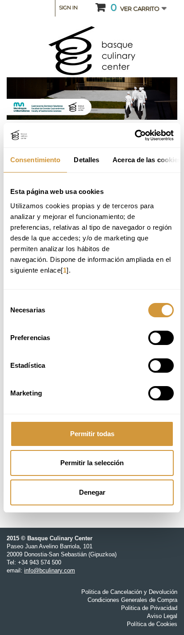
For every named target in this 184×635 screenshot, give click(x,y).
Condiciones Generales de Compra (132, 600)
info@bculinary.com (49, 570)
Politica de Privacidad (149, 608)
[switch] (161, 338)
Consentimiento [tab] (35, 160)
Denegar (92, 492)
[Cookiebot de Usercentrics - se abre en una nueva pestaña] (135, 135)
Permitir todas (92, 433)
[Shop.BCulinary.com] (92, 51)
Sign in (68, 7)
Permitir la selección (92, 463)
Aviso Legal (162, 616)
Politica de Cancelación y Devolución (129, 592)
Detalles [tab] (86, 160)
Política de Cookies (152, 624)
